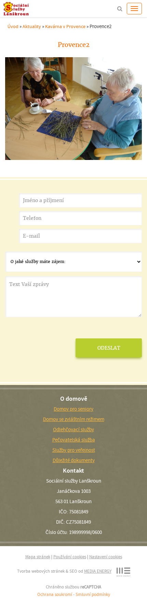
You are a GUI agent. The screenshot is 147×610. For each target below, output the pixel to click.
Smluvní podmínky (93, 594)
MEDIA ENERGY (97, 571)
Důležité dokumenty (74, 460)
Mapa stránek (37, 557)
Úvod (13, 26)
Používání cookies (69, 557)
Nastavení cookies (105, 557)
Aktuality (32, 26)
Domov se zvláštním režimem (73, 419)
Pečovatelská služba (73, 439)
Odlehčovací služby (73, 429)
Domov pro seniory (73, 409)
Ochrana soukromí (54, 594)
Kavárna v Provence (65, 26)
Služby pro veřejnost (73, 450)
